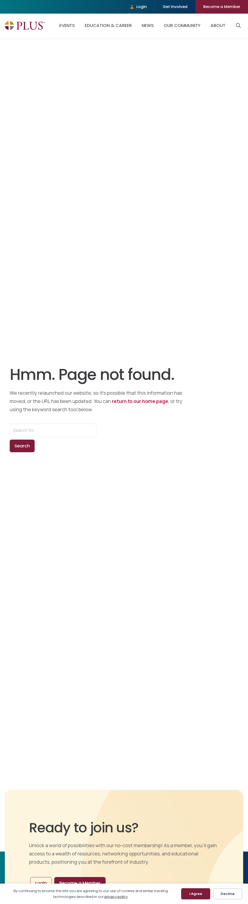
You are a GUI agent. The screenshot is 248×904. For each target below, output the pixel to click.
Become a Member (221, 6)
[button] (239, 25)
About (217, 25)
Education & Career (108, 25)
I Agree (195, 893)
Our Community (182, 25)
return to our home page (140, 401)
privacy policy (116, 896)
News (148, 25)
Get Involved (175, 6)
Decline (228, 893)
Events (67, 25)
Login (141, 6)
